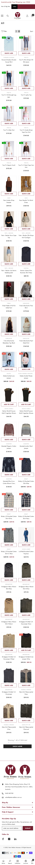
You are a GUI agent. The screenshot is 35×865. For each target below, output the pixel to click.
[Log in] (27, 16)
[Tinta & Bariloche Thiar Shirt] (26, 289)
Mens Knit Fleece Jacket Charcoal (26, 728)
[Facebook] (3, 839)
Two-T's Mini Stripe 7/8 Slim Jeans (26, 61)
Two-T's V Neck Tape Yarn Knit (26, 166)
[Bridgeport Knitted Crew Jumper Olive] (26, 640)
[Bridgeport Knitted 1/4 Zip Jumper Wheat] (9, 640)
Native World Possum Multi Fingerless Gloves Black (26, 412)
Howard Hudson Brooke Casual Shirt (9, 61)
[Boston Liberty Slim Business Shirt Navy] (26, 254)
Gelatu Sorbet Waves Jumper (26, 377)
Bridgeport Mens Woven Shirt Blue (9, 588)
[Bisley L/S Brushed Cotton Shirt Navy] (26, 500)
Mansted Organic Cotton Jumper (8, 447)
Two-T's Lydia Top (26, 95)
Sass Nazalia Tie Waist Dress (26, 201)
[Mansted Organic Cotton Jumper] (9, 430)
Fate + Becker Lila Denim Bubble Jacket (8, 272)
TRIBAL (9, 303)
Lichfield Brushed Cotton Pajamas (26, 552)
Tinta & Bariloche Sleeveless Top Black (9, 342)
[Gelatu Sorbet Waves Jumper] (26, 359)
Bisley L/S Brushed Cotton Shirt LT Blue (9, 552)
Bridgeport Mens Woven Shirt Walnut (9, 623)
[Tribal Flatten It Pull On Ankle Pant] (9, 289)
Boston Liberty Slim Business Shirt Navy (26, 272)
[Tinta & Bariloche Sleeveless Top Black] (9, 324)
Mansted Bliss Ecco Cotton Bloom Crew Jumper (9, 482)
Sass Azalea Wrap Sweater (8, 201)
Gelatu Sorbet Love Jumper (8, 377)
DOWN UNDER (26, 549)
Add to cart (9, 404)
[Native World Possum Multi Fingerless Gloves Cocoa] (9, 395)
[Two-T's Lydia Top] (26, 78)
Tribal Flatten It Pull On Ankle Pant (9, 307)
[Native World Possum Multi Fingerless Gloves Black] (26, 395)
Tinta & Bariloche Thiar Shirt (26, 307)
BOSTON (26, 268)
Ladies (14, 6)
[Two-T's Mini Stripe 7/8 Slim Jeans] (26, 43)
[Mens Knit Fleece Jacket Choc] (9, 711)
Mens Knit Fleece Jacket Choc (9, 728)
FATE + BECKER (9, 233)
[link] (10, 862)
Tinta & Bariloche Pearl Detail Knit (26, 342)
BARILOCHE (26, 303)
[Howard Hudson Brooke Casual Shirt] (9, 43)
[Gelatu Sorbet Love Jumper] (9, 359)
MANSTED (9, 444)
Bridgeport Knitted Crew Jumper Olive (26, 658)
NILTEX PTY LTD (26, 725)
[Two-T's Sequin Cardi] (9, 149)
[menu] (2, 16)
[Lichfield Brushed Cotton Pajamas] (26, 535)
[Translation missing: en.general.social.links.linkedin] (15, 839)
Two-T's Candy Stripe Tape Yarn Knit (26, 131)
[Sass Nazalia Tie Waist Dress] (26, 184)
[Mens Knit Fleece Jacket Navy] (26, 676)
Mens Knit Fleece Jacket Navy (26, 693)
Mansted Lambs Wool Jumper (26, 447)
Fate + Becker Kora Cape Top (8, 236)
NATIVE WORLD (9, 409)
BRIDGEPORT (8, 584)
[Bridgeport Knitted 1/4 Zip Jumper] (9, 676)
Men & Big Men (5, 6)
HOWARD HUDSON (9, 57)
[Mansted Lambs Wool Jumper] (26, 430)
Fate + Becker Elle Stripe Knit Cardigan (26, 236)
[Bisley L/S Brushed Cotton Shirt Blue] (26, 465)
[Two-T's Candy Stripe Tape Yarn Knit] (26, 114)
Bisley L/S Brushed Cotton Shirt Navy (26, 517)
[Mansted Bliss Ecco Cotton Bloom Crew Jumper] (9, 465)
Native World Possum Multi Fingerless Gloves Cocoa (9, 412)
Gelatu (9, 373)
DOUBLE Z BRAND (26, 690)
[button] (16, 31)
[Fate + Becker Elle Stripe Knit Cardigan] (26, 219)
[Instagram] (9, 839)
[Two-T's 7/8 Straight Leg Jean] (9, 78)
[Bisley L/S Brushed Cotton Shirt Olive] (9, 500)
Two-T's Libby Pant (8, 130)
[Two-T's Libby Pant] (9, 114)
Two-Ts (26, 57)
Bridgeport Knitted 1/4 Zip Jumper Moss (26, 623)
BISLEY (26, 479)
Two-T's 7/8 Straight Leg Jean (9, 96)
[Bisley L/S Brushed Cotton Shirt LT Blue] (9, 535)
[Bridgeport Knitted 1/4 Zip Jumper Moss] (26, 605)
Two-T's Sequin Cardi (8, 165)
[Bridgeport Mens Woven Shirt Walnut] (9, 605)
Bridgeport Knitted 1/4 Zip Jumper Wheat (9, 658)
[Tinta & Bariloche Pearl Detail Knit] (26, 324)
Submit (28, 828)
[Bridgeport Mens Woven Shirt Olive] (26, 570)
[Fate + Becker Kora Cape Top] (9, 219)
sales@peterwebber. (11, 797)
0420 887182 (9, 793)
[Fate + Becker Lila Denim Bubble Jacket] (9, 254)
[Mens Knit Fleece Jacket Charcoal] (26, 711)
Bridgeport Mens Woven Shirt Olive (26, 588)
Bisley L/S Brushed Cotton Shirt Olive (9, 517)
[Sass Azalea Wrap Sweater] (9, 184)
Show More (17, 746)
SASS (8, 198)
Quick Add (9, 53)
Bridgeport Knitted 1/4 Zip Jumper (9, 693)
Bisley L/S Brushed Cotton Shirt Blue (26, 482)
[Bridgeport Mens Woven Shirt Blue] (9, 570)
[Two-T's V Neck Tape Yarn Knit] (26, 149)
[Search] (8, 16)
